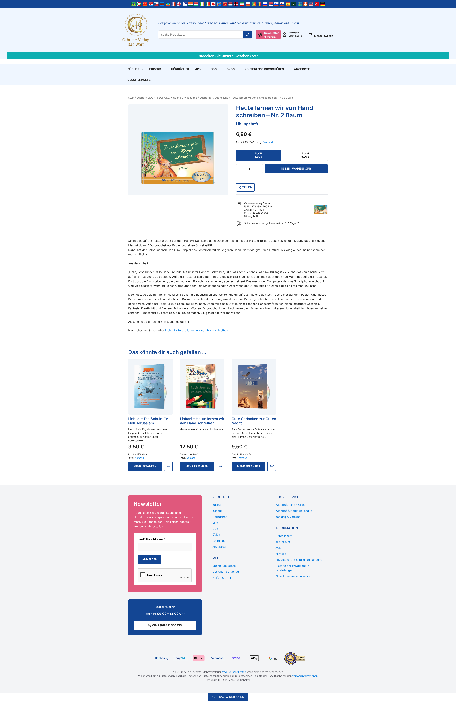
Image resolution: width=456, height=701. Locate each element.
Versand (268, 142)
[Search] (247, 34)
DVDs (231, 69)
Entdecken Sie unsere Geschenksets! (228, 56)
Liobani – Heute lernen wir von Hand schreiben (196, 330)
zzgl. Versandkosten (234, 671)
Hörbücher (180, 69)
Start (131, 97)
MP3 (197, 69)
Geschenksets (139, 80)
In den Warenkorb (296, 168)
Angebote (302, 69)
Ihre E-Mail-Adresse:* (151, 539)
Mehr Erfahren (145, 466)
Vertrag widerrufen (228, 697)
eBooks (155, 69)
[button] (168, 466)
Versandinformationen (305, 675)
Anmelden (149, 559)
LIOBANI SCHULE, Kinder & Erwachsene (172, 97)
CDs (214, 69)
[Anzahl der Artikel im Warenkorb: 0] (310, 34)
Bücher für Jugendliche (214, 97)
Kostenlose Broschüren (264, 69)
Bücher (133, 69)
